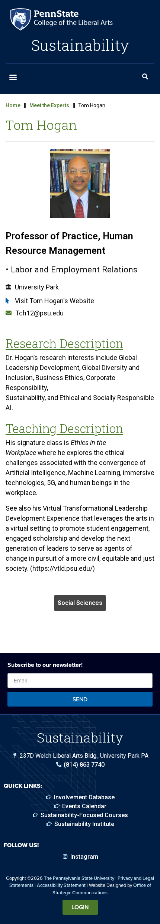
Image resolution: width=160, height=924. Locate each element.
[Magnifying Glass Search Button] (145, 76)
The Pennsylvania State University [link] (79, 878)
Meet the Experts (49, 105)
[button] (13, 77)
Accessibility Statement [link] (61, 885)
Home (13, 105)
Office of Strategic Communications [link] (101, 888)
